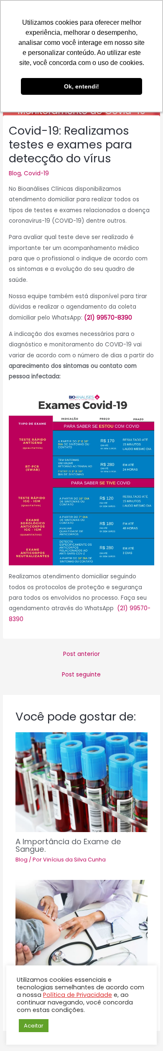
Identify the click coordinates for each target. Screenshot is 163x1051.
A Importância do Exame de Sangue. (68, 845)
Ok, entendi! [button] (81, 86)
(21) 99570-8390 (108, 318)
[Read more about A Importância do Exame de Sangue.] (81, 782)
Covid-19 (36, 173)
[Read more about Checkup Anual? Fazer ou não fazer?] (81, 930)
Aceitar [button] (33, 1026)
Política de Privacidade (77, 995)
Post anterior (81, 654)
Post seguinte (81, 675)
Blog (15, 173)
